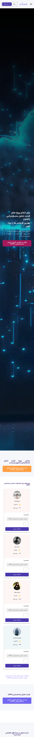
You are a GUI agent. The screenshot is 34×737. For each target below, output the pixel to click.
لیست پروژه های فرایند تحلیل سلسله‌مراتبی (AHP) (17, 701)
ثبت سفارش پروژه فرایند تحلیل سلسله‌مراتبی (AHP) (17, 469)
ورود (14, 4)
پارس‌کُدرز (23, 4)
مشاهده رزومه (17, 529)
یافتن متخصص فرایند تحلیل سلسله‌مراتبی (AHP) (17, 243)
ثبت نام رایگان (6, 4)
